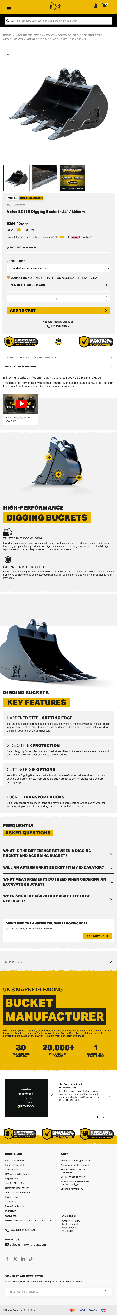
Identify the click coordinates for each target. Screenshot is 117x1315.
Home (7, 35)
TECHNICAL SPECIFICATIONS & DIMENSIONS (30, 357)
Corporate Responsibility (17, 1188)
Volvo (50, 35)
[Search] (7, 20)
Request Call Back (27, 285)
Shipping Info (11, 1178)
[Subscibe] (102, 1292)
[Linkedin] (23, 1259)
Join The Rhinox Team (15, 1183)
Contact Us (95, 936)
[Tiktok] (31, 1259)
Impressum (10, 1211)
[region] (80, 1095)
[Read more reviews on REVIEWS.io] (26, 1106)
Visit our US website (14, 1160)
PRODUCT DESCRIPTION (20, 366)
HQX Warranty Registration (18, 1174)
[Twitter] (15, 1259)
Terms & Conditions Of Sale (18, 1192)
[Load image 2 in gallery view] (44, 178)
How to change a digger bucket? (76, 1160)
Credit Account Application (18, 1169)
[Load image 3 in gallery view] (72, 178)
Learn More (85, 237)
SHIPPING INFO (13, 961)
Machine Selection (29, 35)
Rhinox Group (12, 1310)
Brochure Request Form (16, 1165)
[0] (104, 8)
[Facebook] (7, 1259)
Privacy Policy (12, 1197)
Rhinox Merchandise (15, 1206)
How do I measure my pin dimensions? (73, 1171)
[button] (79, 478)
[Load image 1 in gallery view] (16, 178)
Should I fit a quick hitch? (73, 1177)
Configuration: (16, 261)
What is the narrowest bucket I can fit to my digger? (75, 1183)
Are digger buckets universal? (75, 1165)
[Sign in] (95, 6)
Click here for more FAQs (73, 1188)
